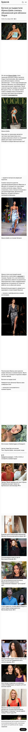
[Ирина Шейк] (14, 113)
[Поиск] (23, 2)
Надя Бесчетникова (12, 448)
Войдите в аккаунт (7, 457)
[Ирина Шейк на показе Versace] (14, 216)
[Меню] (26, 2)
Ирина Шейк (12, 75)
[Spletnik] (5, 2)
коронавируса (12, 95)
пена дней (17, 450)
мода (22, 450)
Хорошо (23, 729)
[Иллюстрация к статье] (14, 31)
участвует (20, 276)
